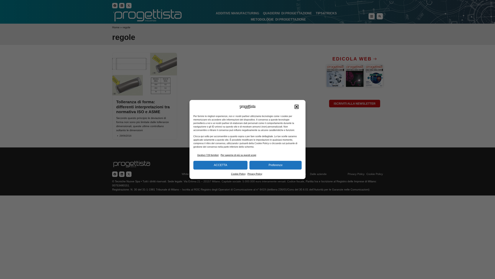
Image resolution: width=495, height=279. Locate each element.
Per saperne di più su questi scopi (238, 155)
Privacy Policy (255, 174)
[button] (297, 107)
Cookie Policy (238, 174)
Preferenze (275, 165)
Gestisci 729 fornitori (208, 155)
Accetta (220, 165)
